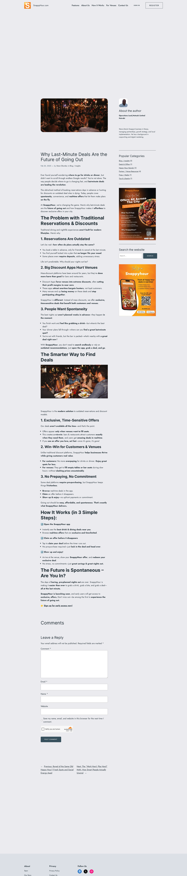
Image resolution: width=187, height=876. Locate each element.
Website (44, 706)
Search (150, 256)
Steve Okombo (61, 166)
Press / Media (124, 175)
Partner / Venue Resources (128, 171)
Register (154, 5)
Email (44, 681)
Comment (46, 648)
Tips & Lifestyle (124, 178)
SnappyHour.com (40, 5)
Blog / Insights (75, 166)
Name (44, 693)
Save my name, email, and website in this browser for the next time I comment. (73, 720)
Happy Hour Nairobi (126, 168)
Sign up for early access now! (58, 605)
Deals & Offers (124, 164)
